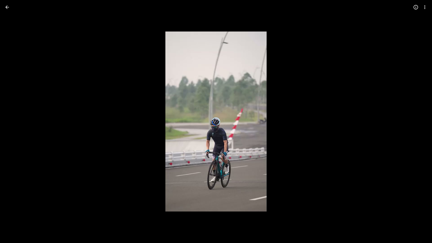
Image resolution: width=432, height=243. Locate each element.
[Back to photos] (7, 7)
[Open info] (415, 7)
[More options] (424, 7)
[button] (12, 121)
